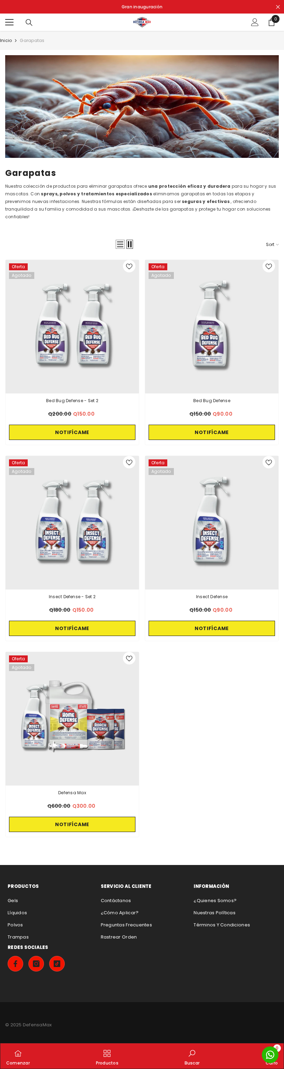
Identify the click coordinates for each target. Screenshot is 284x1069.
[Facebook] (15, 964)
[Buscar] (29, 22)
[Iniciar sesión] (255, 22)
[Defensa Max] (72, 719)
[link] (142, 106)
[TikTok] (57, 964)
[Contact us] (270, 1054)
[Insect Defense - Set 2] (72, 522)
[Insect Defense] (211, 522)
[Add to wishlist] (129, 266)
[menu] (9, 22)
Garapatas (32, 40)
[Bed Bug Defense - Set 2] (72, 326)
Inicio (6, 40)
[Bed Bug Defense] (211, 326)
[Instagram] (36, 964)
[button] (120, 244)
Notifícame (72, 432)
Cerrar (278, 6)
